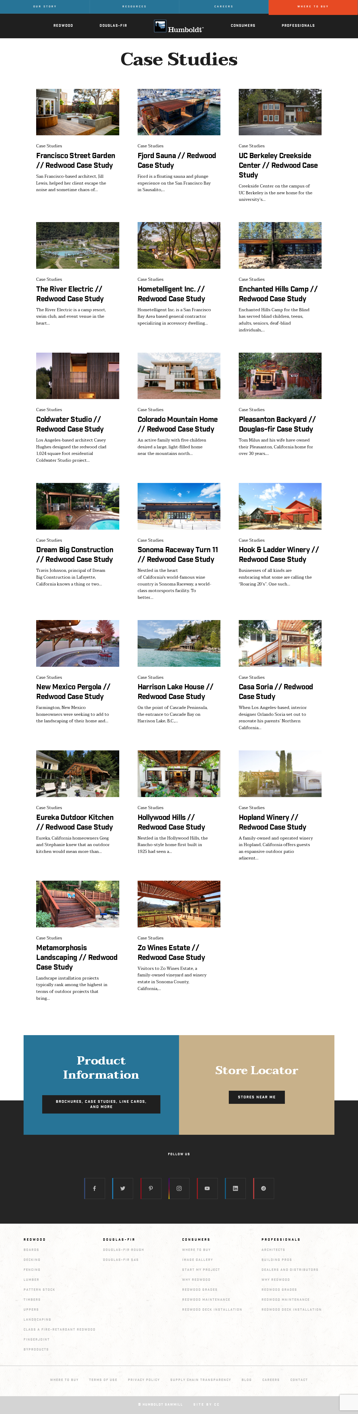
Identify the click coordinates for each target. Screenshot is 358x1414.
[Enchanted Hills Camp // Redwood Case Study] (280, 245)
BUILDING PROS (277, 1260)
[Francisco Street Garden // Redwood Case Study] (77, 112)
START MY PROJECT (201, 1270)
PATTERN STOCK (39, 1290)
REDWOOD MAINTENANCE (206, 1300)
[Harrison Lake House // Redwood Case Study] (179, 643)
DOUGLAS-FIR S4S (121, 1260)
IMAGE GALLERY (197, 1260)
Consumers (196, 1240)
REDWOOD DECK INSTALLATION (212, 1310)
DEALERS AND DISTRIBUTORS (290, 1270)
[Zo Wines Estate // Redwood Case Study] (179, 904)
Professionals (281, 1240)
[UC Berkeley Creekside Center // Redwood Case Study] (280, 112)
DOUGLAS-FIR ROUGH (123, 1250)
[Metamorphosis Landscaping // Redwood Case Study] (77, 904)
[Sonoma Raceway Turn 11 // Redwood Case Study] (179, 506)
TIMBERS (32, 1300)
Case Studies (49, 146)
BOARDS (31, 1250)
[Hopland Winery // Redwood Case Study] (280, 773)
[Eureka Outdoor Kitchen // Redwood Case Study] (77, 773)
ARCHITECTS (273, 1250)
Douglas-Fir (119, 1240)
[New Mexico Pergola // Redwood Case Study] (77, 643)
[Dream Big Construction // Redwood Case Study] (77, 506)
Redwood (35, 1240)
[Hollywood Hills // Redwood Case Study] (179, 773)
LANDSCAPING (37, 1320)
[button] (101, 1104)
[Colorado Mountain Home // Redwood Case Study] (179, 376)
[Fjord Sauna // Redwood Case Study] (179, 112)
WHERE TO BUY (196, 1250)
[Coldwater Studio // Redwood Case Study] (77, 376)
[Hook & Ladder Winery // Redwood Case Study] (280, 506)
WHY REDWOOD (196, 1280)
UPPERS (31, 1310)
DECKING (32, 1260)
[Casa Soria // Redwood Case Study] (280, 643)
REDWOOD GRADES (200, 1290)
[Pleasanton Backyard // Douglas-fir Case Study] (280, 376)
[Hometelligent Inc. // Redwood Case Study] (179, 245)
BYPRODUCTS (36, 1350)
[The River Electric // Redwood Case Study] (77, 245)
